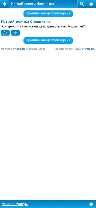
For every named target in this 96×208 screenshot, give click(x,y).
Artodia (89, 48)
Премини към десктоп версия (48, 13)
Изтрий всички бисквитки (32, 4)
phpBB (21, 48)
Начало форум (15, 204)
